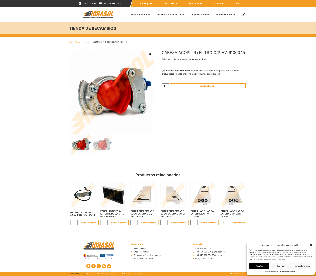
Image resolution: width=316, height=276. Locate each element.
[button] (311, 245)
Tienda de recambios (83, 42)
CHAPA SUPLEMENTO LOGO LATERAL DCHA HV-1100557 (172, 214)
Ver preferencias (302, 266)
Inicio (71, 42)
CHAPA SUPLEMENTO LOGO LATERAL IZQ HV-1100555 (142, 214)
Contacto (219, 3)
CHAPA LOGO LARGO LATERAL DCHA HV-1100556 (232, 214)
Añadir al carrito (208, 86)
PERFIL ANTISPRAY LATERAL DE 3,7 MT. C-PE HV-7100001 (112, 214)
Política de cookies (271, 272)
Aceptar (259, 266)
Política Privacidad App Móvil (112, 274)
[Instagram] (93, 266)
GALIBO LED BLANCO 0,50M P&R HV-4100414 (82, 213)
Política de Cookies (140, 274)
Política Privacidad (94, 274)
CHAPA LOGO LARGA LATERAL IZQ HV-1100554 (202, 214)
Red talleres (195, 3)
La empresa (147, 3)
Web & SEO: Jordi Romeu (238, 274)
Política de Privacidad (287, 272)
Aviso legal (128, 274)
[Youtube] (109, 266)
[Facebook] (104, 266)
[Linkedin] (88, 266)
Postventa (171, 3)
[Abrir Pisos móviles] (149, 14)
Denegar (281, 266)
